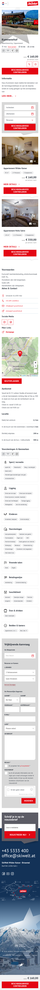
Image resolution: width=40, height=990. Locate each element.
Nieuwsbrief (8, 770)
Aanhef (23, 696)
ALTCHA (30, 794)
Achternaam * (25, 705)
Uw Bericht (8, 734)
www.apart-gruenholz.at (14, 311)
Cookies (27, 955)
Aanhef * (7, 696)
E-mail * (7, 715)
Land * (6, 724)
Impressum (7, 955)
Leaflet (23, 375)
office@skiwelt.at (18, 855)
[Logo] (32, 3)
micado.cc (35, 375)
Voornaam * (8, 705)
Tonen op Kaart (12, 46)
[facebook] (10, 322)
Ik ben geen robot (17, 790)
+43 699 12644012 (12, 301)
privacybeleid (24, 766)
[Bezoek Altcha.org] (31, 790)
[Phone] (29, 64)
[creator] (20, 946)
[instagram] (4, 322)
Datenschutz (18, 955)
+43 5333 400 (15, 850)
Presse (34, 955)
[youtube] (8, 873)
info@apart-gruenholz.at (14, 306)
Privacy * (7, 762)
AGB (36, 951)
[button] (36, 22)
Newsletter (20, 959)
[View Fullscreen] (35, 371)
